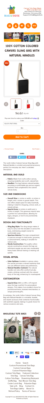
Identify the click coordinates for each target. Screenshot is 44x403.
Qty (22, 128)
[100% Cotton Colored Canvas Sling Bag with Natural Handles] (15, 104)
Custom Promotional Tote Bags (22, 366)
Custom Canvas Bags (22, 368)
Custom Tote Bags (13, 373)
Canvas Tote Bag (27, 376)
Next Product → (36, 149)
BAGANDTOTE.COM (21, 397)
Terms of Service (28, 391)
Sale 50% (13, 386)
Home (18, 363)
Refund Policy (14, 391)
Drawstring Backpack (30, 378)
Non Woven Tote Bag (27, 381)
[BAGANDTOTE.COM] (12, 12)
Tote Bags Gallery (17, 389)
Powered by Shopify (22, 398)
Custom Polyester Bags (22, 371)
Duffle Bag (12, 381)
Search (25, 363)
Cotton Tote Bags (12, 378)
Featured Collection (31, 373)
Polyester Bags (30, 384)
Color (22, 121)
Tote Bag (14, 376)
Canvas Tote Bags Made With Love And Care (32, 9)
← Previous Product (8, 149)
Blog (21, 386)
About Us (30, 389)
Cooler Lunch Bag (15, 384)
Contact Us (29, 386)
